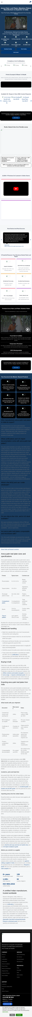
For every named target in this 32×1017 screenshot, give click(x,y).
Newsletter (19, 970)
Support (4, 981)
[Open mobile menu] (1, 2)
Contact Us (4, 984)
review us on (7, 1004)
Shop (18, 972)
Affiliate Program (5, 991)
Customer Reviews (6, 973)
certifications (15, 654)
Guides (18, 977)
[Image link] (16, 937)
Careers (3, 956)
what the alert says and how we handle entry (16, 845)
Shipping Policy (5, 970)
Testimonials (4, 961)
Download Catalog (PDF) (7, 986)
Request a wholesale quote (10, 921)
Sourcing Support (20, 959)
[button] (1, 66)
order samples (5, 868)
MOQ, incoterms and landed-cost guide (13, 673)
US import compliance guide (10, 846)
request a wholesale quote (18, 675)
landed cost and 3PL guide (8, 788)
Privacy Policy (5, 966)
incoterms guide (24, 786)
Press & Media (5, 975)
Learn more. (5, 1011)
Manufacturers (20, 961)
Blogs (18, 967)
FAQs (3, 988)
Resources (20, 965)
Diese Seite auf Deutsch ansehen (10, 549)
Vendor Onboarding (21, 954)
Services (19, 952)
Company (4, 952)
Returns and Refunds (6, 968)
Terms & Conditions (6, 963)
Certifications (4, 959)
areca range (6, 675)
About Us (4, 954)
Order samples (20, 974)
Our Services (19, 956)
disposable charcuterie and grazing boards (14, 919)
